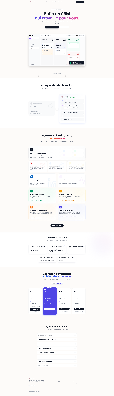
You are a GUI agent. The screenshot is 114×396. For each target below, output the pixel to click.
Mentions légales (75, 383)
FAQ (58, 1)
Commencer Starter (35, 309)
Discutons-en (64, 27)
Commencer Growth (64, 308)
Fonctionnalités (50, 1)
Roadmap (61, 1)
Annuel (59, 283)
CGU (73, 381)
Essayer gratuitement (80, 1)
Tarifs (55, 1)
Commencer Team (50, 309)
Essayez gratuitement (56, 225)
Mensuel (54, 283)
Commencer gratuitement (52, 27)
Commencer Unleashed (78, 308)
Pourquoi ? (45, 1)
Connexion (73, 1)
